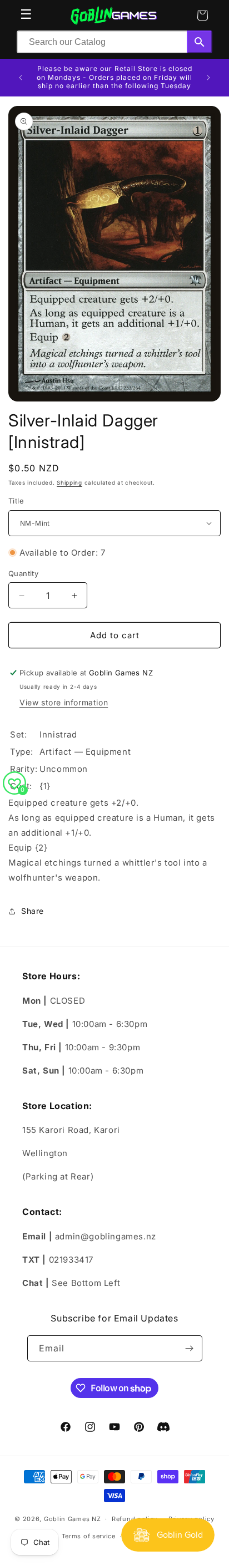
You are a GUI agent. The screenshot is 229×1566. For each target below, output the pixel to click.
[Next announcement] (208, 77)
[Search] (199, 41)
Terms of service (89, 1536)
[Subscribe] (189, 1348)
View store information (63, 702)
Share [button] (32, 911)
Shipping (69, 482)
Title (16, 500)
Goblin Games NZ (72, 1519)
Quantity (23, 573)
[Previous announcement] (20, 77)
